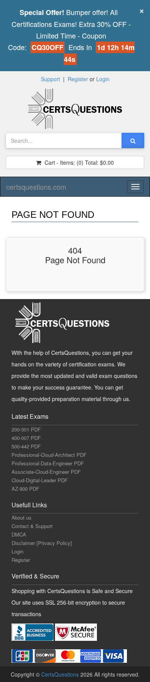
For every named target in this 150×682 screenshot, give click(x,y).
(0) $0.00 (78, 162)
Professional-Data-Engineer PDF (48, 463)
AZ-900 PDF (25, 488)
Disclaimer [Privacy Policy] (42, 543)
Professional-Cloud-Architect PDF (49, 454)
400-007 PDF (26, 437)
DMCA (19, 534)
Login (103, 79)
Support (50, 79)
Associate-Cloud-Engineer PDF (46, 471)
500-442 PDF (26, 446)
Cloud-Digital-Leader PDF (40, 480)
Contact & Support (32, 526)
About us (22, 517)
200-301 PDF (26, 429)
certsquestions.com (36, 187)
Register (78, 79)
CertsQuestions (60, 674)
